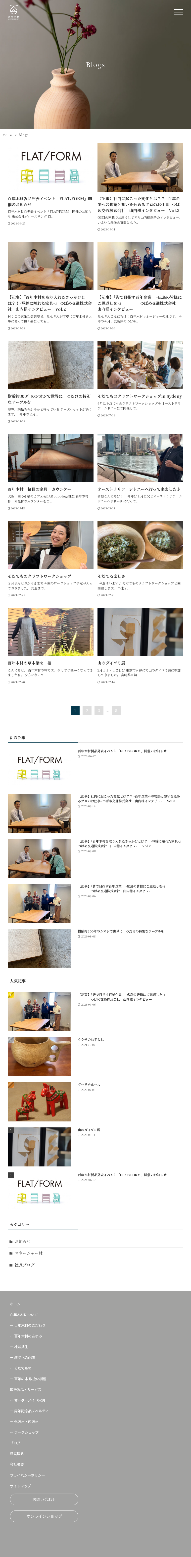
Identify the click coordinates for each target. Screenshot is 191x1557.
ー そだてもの (20, 1368)
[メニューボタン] (178, 12)
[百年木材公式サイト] (14, 12)
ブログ (15, 1442)
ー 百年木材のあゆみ (26, 1335)
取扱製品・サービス (25, 1389)
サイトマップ (20, 1485)
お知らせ (23, 1241)
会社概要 (17, 1464)
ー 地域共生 (19, 1346)
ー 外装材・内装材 (24, 1421)
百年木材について (24, 1314)
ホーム (15, 1303)
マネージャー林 (29, 1253)
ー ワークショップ (24, 1432)
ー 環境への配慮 (22, 1357)
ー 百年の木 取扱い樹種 (28, 1378)
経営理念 (17, 1453)
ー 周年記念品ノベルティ (29, 1410)
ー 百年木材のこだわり (28, 1325)
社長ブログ (25, 1265)
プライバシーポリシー (27, 1475)
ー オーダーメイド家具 (27, 1400)
